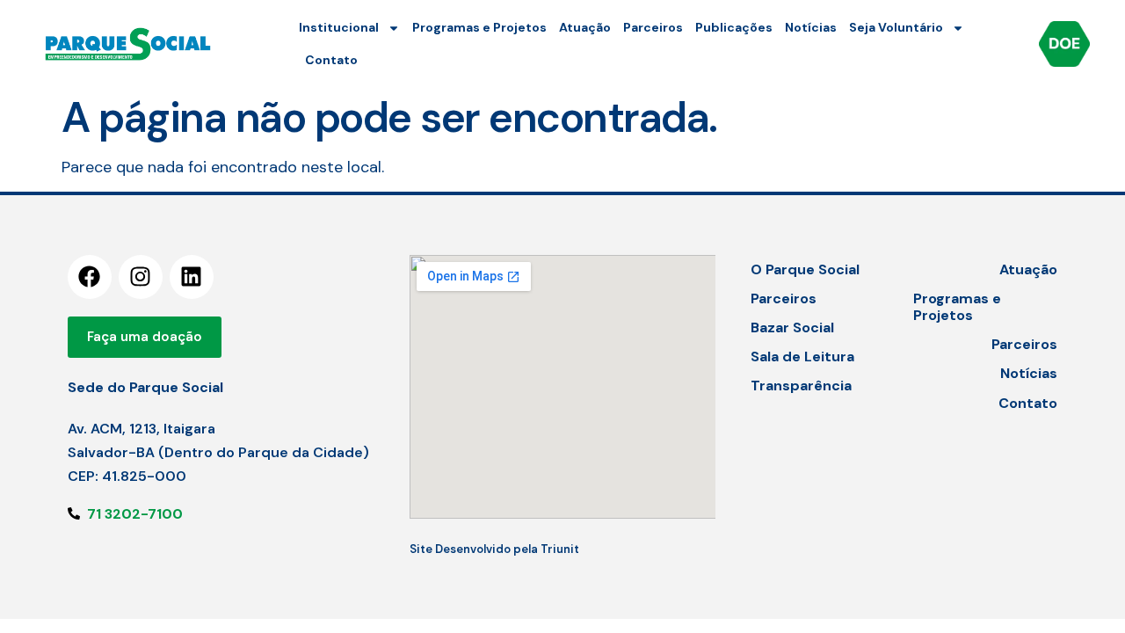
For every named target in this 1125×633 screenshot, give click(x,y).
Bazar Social (792, 327)
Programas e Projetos (479, 27)
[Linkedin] (192, 277)
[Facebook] (90, 277)
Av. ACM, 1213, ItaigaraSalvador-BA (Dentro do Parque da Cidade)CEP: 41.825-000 (218, 452)
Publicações (734, 27)
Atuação (585, 27)
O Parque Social (805, 269)
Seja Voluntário (896, 27)
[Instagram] (141, 277)
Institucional (339, 27)
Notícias (811, 27)
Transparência (801, 385)
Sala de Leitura (802, 356)
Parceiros (653, 27)
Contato (331, 60)
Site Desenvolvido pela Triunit (494, 549)
